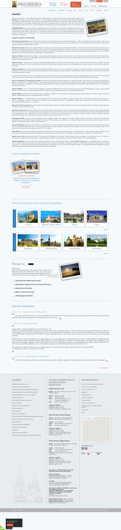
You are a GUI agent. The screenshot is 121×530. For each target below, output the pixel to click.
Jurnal (86, 6)
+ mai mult (105, 229)
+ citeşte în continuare (52, 276)
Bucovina (28, 248)
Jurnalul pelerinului (23, 306)
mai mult (9, 527)
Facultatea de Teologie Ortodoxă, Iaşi (22, 386)
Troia (84, 10)
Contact (20, 507)
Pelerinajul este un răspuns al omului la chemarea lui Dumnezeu (33, 284)
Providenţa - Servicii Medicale (20, 423)
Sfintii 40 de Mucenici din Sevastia (24, 292)
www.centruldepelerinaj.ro (62, 401)
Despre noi (14, 507)
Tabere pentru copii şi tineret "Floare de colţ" (24, 416)
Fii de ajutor (15, 425)
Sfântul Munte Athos (51, 224)
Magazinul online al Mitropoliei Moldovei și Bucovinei (26, 388)
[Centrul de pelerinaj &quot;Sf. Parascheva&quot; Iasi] (26, 7)
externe (14, 218)
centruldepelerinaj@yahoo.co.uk (63, 398)
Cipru (97, 224)
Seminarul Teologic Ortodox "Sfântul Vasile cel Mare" (26, 391)
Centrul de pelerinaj (17, 400)
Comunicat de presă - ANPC (89, 390)
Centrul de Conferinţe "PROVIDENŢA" (22, 420)
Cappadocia (45, 10)
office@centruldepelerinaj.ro (63, 399)
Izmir (90, 10)
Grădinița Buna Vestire (18, 395)
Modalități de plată (87, 394)
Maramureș (51, 248)
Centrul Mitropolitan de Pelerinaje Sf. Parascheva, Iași (62, 450)
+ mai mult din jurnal (103, 367)
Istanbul (77, 10)
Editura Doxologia (17, 418)
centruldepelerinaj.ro (102, 507)
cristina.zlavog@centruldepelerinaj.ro (65, 447)
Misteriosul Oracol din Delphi (23, 288)
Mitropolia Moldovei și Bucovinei (21, 384)
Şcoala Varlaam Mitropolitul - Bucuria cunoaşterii (25, 393)
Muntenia (96, 248)
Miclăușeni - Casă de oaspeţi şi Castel (22, 402)
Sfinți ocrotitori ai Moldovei (19, 410)
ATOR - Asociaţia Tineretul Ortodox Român (23, 398)
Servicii (93, 6)
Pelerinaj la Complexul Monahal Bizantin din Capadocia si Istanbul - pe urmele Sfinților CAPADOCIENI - (26, 180)
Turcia (74, 224)
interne (14, 242)
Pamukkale (56, 10)
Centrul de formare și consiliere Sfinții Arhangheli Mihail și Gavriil (28, 412)
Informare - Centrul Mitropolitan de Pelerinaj (91, 384)
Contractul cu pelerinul (88, 397)
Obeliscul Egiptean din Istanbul (24, 296)
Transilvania (74, 248)
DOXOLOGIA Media (71, 507)
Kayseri (105, 10)
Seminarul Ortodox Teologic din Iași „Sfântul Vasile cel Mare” (27, 430)
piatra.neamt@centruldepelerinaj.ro (65, 422)
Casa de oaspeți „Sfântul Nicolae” (21, 427)
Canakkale (97, 10)
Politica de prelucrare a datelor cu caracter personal (91, 404)
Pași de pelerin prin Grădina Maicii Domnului (28, 281)
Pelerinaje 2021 (18, 263)
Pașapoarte (85, 392)
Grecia (28, 224)
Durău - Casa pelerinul (18, 405)
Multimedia (102, 6)
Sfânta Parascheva (17, 407)
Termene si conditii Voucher (89, 401)
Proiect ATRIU (85, 407)
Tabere (83, 410)
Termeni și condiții (87, 399)
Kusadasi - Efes (67, 10)
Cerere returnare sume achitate (90, 387)
